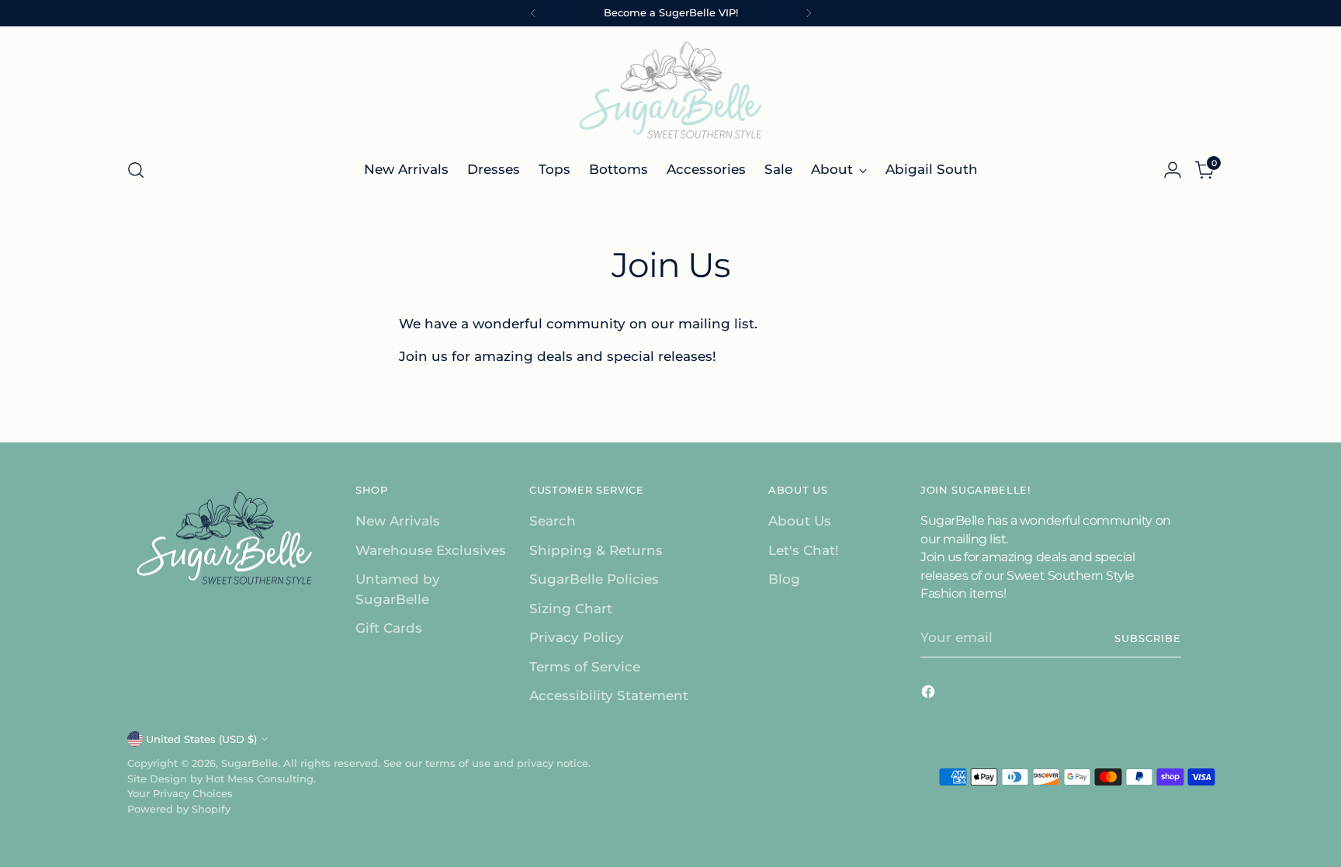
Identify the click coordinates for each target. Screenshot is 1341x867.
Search (552, 521)
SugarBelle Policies (594, 579)
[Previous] (533, 13)
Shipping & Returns (596, 550)
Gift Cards (388, 628)
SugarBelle (249, 763)
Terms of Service (584, 667)
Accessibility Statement (608, 695)
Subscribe (1147, 638)
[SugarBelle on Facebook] (929, 695)
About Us (799, 521)
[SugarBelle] (670, 90)
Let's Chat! (803, 550)
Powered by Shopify (178, 809)
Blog (784, 579)
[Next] (809, 13)
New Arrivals (397, 521)
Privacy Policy (576, 637)
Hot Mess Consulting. (261, 778)
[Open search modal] (135, 170)
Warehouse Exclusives (430, 550)
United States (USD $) (201, 739)
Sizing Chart (570, 608)
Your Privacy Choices (180, 793)
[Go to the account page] (1172, 170)
